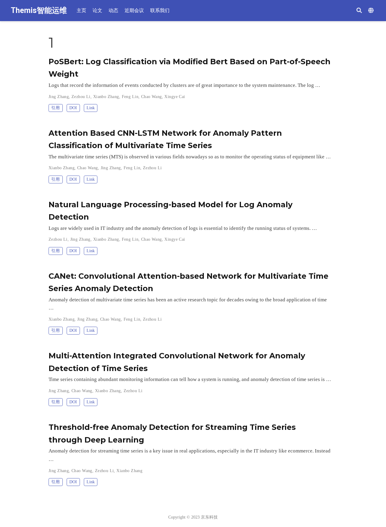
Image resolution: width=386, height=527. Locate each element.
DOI (73, 108)
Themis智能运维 (39, 10)
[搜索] (359, 10)
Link (91, 108)
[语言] (371, 10)
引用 (55, 108)
